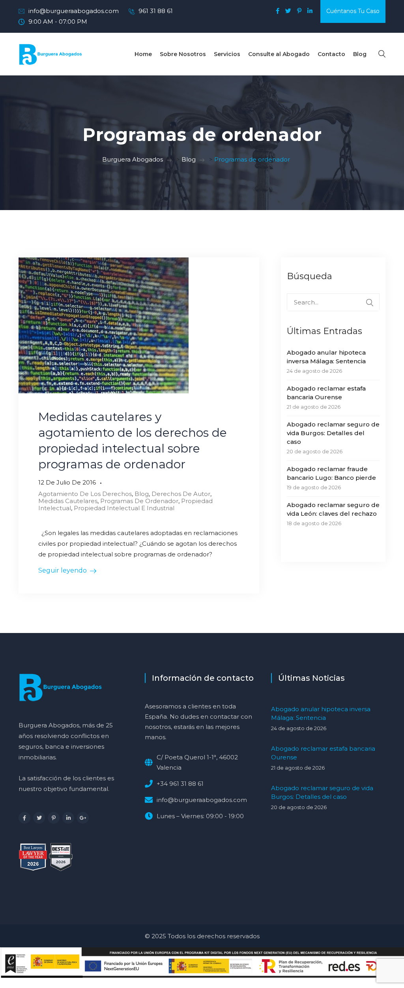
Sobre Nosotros (183, 54)
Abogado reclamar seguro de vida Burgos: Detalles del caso (333, 433)
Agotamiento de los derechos (85, 494)
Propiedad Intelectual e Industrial (124, 508)
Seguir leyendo (62, 570)
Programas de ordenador (139, 501)
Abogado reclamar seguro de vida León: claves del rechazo (333, 509)
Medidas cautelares (67, 501)
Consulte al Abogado (279, 54)
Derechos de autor (181, 494)
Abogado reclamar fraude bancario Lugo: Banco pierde (331, 473)
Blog (360, 54)
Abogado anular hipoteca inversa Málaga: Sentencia (326, 357)
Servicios (227, 54)
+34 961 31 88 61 (180, 783)
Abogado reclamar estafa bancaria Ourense (326, 393)
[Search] (370, 302)
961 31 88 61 (155, 11)
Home (143, 54)
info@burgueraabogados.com (73, 11)
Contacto (331, 54)
